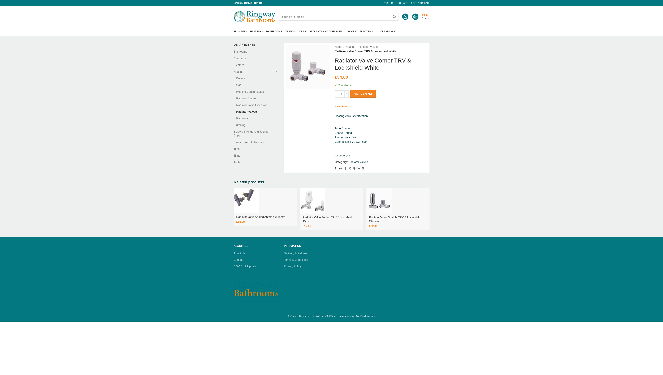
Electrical (239, 65)
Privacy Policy (292, 266)
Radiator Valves (246, 111)
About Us (239, 253)
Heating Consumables (250, 91)
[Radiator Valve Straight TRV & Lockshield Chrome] (379, 201)
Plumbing (239, 125)
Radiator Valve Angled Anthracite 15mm (260, 216)
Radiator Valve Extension (251, 105)
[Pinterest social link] (354, 168)
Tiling (237, 155)
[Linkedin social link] (359, 168)
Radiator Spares (246, 98)
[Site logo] (255, 16)
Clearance (240, 58)
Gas (238, 85)
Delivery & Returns (295, 253)
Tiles (237, 148)
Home (338, 46)
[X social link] (350, 168)
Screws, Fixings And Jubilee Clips (251, 133)
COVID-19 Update (245, 266)
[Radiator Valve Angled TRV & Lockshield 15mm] (312, 201)
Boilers (240, 78)
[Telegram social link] (363, 168)
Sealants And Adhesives (249, 142)
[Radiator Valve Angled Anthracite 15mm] (246, 200)
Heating (238, 71)
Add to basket (363, 94)
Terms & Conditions (296, 259)
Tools (237, 162)
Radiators (242, 118)
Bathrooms (240, 51)
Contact (238, 259)
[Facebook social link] (345, 168)
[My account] (405, 16)
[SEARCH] (394, 17)
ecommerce (345, 316)
